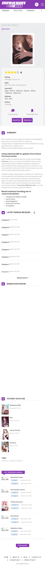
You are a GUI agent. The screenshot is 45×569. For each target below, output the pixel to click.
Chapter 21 (15, 519)
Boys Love (18, 10)
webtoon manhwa (16, 461)
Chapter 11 (14, 480)
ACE (11, 418)
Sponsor (15, 25)
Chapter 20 (15, 522)
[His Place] (5, 447)
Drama (12, 91)
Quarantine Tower (16, 477)
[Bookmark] (32, 110)
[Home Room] (5, 517)
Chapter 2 (6, 272)
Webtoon (8, 93)
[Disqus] (22, 315)
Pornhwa (5, 161)
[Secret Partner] (5, 434)
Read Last (28, 120)
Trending (5, 10)
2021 (6, 99)
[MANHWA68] (14, 4)
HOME (6, 557)
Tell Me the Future (16, 502)
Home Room (14, 516)
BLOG (25, 557)
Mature (26, 91)
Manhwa (19, 91)
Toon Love (21, 185)
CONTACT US (36, 557)
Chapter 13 (15, 492)
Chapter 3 (6, 264)
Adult (9, 25)
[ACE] (5, 422)
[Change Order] (34, 212)
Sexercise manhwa (13, 203)
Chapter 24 (15, 505)
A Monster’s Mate (16, 528)
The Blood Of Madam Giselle (16, 197)
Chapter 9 (6, 220)
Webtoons (17, 93)
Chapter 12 (15, 496)
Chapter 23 (15, 508)
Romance (30, 10)
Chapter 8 (6, 227)
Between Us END (15, 405)
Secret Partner (15, 430)
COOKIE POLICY (15, 560)
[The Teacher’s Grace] (5, 491)
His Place (13, 443)
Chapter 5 (6, 250)
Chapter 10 (15, 483)
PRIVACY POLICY (30, 560)
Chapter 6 (6, 242)
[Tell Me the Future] (5, 506)
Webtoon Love (30, 185)
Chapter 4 (6, 257)
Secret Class (10, 199)
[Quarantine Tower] (5, 478)
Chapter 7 (6, 235)
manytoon (5, 461)
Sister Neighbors (12, 201)
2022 (10, 99)
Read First (17, 120)
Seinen (33, 91)
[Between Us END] (5, 409)
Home (4, 25)
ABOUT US (15, 557)
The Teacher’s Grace (17, 490)
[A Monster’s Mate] (5, 529)
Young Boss (10, 206)
